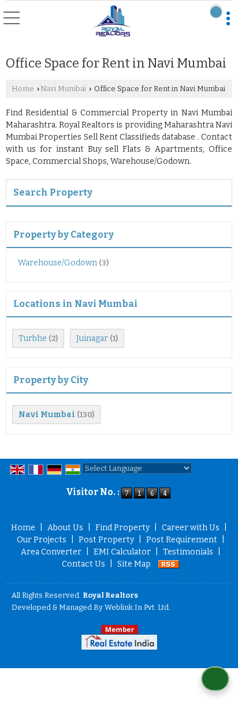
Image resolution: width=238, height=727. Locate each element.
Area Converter (51, 552)
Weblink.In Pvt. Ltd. (137, 607)
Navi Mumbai (63, 88)
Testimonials (188, 552)
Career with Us (191, 528)
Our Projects (41, 540)
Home (23, 88)
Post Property (106, 540)
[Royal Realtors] (112, 21)
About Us (65, 528)
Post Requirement (181, 540)
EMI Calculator (122, 552)
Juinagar (92, 338)
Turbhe (32, 338)
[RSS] (168, 564)
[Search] (216, 12)
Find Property (122, 528)
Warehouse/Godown (57, 263)
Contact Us (83, 564)
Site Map (134, 564)
